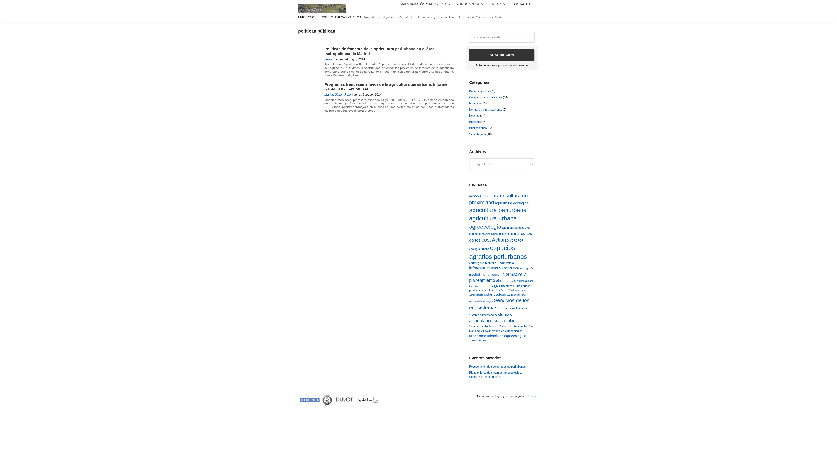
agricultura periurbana (498, 210)
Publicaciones (478, 127)
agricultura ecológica (512, 203)
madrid (474, 274)
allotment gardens (513, 227)
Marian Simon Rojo (337, 94)
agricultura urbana (493, 218)
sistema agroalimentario (513, 308)
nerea (328, 59)
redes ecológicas (497, 294)
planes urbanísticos (518, 286)
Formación (475, 103)
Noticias (474, 115)
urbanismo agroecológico (506, 336)
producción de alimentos (484, 290)
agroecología (485, 227)
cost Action (494, 240)
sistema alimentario (481, 315)
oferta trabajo (506, 280)
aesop (474, 196)
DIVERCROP (515, 240)
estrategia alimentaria (482, 263)
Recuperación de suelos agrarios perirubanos (497, 366)
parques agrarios (492, 286)
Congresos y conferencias (485, 97)
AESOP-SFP (488, 196)
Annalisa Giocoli (490, 234)
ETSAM (501, 263)
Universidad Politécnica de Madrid (481, 17)
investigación (526, 268)
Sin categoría (477, 134)
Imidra (510, 263)
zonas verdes (477, 340)
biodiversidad (507, 233)
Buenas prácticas (480, 91)
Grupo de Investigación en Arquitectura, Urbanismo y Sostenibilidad (409, 17)
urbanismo (477, 336)
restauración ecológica (481, 301)
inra (516, 268)
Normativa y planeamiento (485, 109)
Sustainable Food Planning (490, 326)
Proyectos (475, 121)
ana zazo (475, 233)
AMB (527, 228)
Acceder (533, 396)
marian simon (491, 274)
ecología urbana (479, 249)
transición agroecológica (507, 330)
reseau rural (518, 294)
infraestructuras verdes (490, 268)
